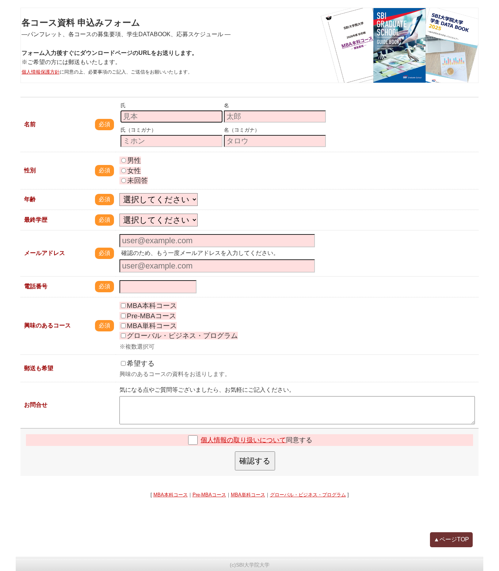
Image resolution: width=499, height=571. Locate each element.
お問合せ (35, 405)
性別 (30, 170)
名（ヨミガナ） (242, 130)
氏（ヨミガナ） (138, 130)
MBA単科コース (152, 326)
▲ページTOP (451, 539)
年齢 (30, 199)
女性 (134, 170)
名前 (30, 124)
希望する (141, 363)
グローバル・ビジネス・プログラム (182, 335)
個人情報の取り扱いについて (243, 440)
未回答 (137, 180)
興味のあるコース (47, 325)
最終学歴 (35, 220)
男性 (134, 160)
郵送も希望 (38, 368)
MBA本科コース (152, 305)
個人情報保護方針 (41, 72)
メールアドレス (44, 253)
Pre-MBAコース (151, 316)
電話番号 (35, 286)
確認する (255, 461)
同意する (256, 440)
